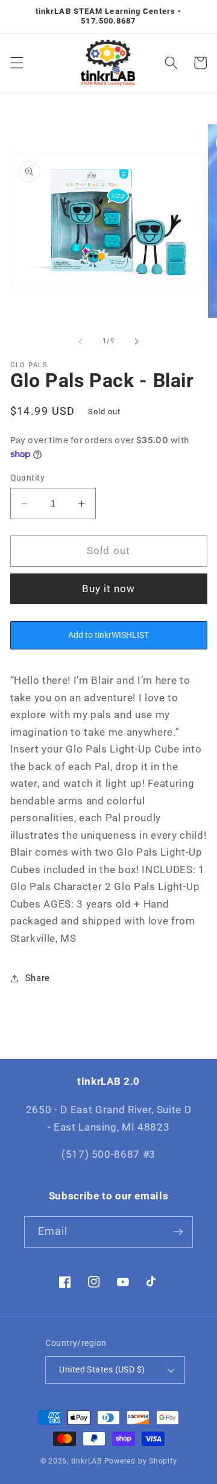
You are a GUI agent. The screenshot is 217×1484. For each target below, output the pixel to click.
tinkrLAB (86, 1461)
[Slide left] (81, 341)
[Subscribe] (177, 1232)
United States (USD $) (102, 1369)
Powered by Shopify (140, 1461)
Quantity (27, 477)
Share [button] (37, 978)
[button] (16, 62)
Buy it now (109, 589)
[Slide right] (136, 341)
